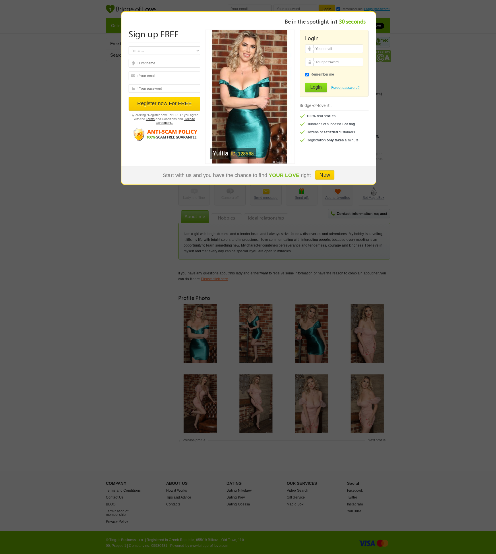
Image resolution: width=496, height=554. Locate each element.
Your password (133, 88)
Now (324, 175)
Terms (150, 119)
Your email (133, 63)
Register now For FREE (164, 103)
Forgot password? (345, 88)
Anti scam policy (164, 134)
